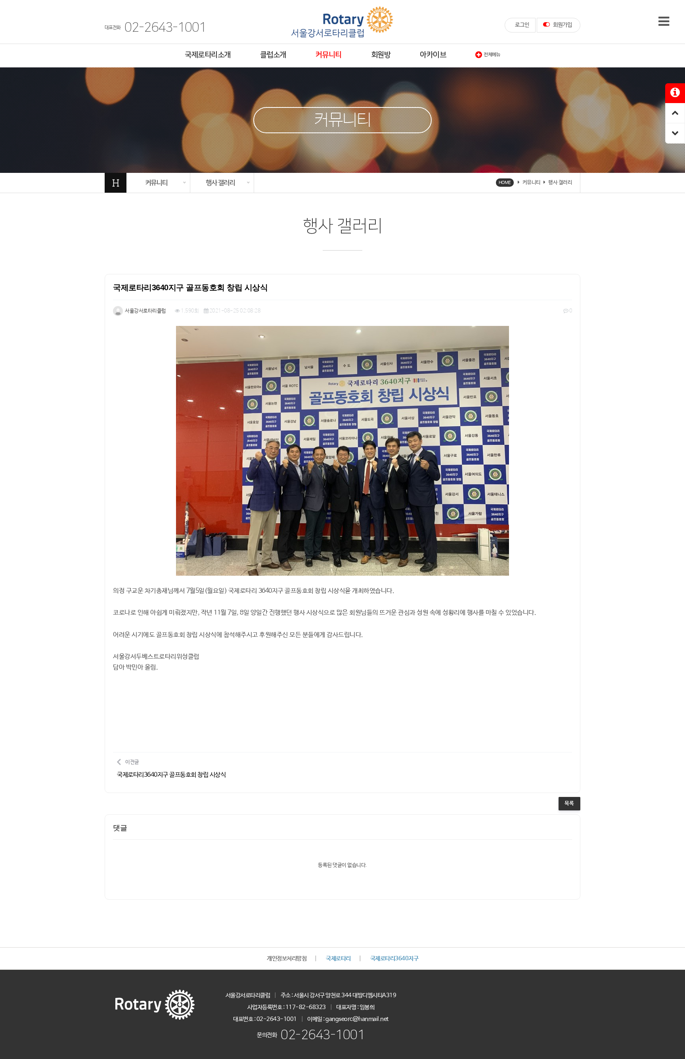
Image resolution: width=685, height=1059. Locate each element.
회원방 (381, 55)
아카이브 (433, 55)
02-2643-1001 (323, 1035)
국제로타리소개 (208, 55)
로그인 (522, 25)
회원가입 (562, 25)
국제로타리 (338, 958)
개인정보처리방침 (286, 958)
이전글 (171, 769)
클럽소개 (273, 55)
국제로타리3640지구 (394, 958)
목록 (569, 803)
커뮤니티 (329, 55)
